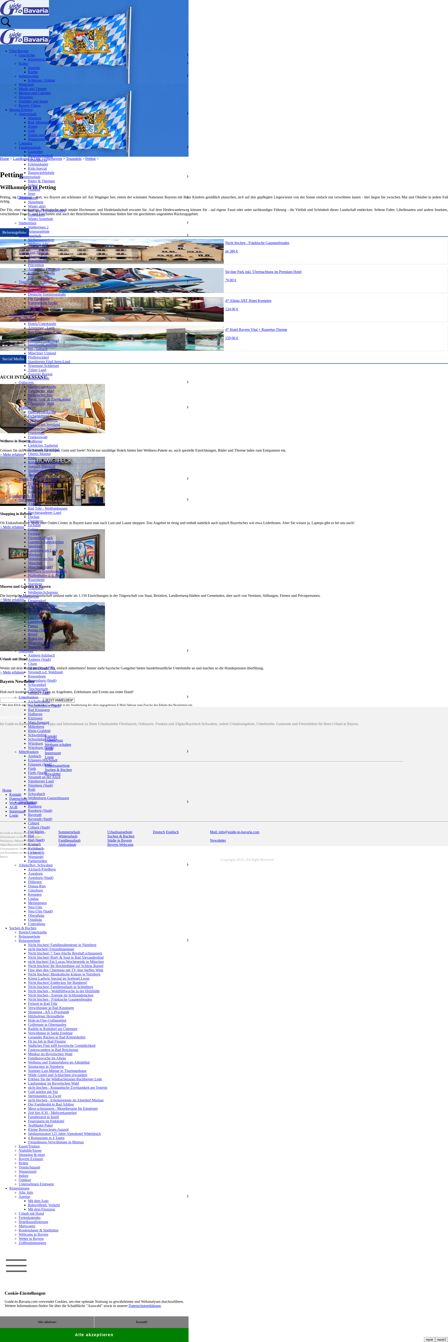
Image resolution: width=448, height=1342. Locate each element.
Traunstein (35, 588)
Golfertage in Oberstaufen (47, 1025)
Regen (33, 634)
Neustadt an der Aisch (44, 777)
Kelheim (34, 613)
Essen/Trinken (29, 1146)
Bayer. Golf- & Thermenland (49, 399)
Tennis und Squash (42, 135)
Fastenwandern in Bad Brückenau (53, 1050)
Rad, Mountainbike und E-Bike (51, 122)
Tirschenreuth (38, 689)
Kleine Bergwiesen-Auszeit (48, 1129)
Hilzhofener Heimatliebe (46, 1016)
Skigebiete (35, 202)
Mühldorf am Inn (40, 559)
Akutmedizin (37, 257)
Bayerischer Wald (41, 391)
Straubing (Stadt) (40, 647)
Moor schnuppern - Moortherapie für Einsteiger (63, 1108)
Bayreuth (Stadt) (40, 819)
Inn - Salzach (37, 349)
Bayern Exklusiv (31, 1159)
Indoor (33, 185)
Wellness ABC (39, 244)
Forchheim (36, 832)
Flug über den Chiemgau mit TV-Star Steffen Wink (65, 970)
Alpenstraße (37, 286)
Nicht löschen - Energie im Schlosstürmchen (60, 995)
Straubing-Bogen (40, 643)
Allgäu (33, 487)
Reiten (33, 126)
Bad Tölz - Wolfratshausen (47, 508)
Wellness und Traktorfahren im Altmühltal (59, 1062)
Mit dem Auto (38, 1201)
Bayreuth (35, 815)
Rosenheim (36, 580)
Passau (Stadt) (38, 630)
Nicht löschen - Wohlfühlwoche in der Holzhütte (64, 991)
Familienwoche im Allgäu (47, 1058)
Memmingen (37, 903)
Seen (31, 194)
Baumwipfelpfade (41, 173)
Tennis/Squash (29, 1167)
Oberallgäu (36, 915)
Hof (31, 836)
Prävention (36, 265)
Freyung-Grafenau (41, 609)
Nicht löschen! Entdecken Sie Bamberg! (57, 983)
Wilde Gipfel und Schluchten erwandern (57, 1075)
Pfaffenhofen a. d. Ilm (44, 576)
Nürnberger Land (41, 781)
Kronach (34, 844)
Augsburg (35, 873)
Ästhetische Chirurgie (44, 269)
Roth (31, 790)
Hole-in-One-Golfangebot (47, 1020)
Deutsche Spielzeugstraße (47, 294)
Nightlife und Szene (33, 101)
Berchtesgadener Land (44, 332)
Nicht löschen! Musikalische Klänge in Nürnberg (64, 974)
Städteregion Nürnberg (45, 471)
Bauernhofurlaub (40, 156)
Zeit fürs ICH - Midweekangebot (52, 1113)
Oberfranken (28, 802)
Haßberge (35, 441)
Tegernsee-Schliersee (43, 366)
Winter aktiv (37, 206)
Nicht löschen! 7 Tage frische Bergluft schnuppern (65, 953)
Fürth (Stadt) (37, 773)
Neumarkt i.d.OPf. (41, 668)
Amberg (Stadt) (39, 659)
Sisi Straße (36, 307)
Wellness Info (38, 248)
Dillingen (35, 882)
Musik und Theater (33, 89)
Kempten (35, 894)
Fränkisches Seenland (44, 424)
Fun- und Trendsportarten (47, 210)
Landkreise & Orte (23, 496)
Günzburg (35, 890)
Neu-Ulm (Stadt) (40, 911)
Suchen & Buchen (22, 928)
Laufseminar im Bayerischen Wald (53, 1083)
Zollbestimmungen (32, 1243)
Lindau (33, 899)
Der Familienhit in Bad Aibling (51, 1104)
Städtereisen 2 (38, 227)
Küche (33, 72)
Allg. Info (26, 1192)
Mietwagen (27, 1226)
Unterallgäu (36, 924)
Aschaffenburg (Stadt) (44, 706)
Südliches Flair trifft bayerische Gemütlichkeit (61, 1046)
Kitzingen (35, 718)
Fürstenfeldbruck (40, 538)
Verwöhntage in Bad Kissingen (51, 1008)
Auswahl (141, 1322)
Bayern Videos (30, 105)
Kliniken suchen (40, 278)
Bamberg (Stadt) (40, 811)
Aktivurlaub (27, 114)
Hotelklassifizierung (33, 1222)
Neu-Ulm (35, 907)
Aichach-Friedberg (42, 869)
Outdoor (34, 189)
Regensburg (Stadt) (42, 680)
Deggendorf (37, 601)
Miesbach (35, 555)
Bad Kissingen (39, 710)
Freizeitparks (37, 160)
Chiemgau (35, 336)
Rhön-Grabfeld (39, 731)
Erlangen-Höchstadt (42, 760)
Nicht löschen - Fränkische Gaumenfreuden (60, 999)
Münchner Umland (42, 353)
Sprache (34, 68)
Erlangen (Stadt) (40, 764)
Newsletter (218, 840)
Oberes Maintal (39, 454)
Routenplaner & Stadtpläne (39, 1230)
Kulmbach (35, 848)
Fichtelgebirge (38, 416)
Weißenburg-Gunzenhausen (48, 798)
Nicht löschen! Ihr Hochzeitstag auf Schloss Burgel (65, 966)
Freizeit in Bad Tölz (42, 1004)
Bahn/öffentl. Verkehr (44, 1205)
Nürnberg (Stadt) (40, 785)
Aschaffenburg (39, 701)
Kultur (23, 64)
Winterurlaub (28, 198)
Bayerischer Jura (40, 395)
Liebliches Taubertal (43, 445)
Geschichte (27, 55)
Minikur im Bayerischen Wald (50, 1054)
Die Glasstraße (39, 299)
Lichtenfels (36, 852)
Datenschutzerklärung (145, 1306)
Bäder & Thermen (41, 181)
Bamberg (35, 806)
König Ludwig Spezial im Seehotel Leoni (58, 978)
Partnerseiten (37, 861)
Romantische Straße (42, 303)
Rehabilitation (38, 261)
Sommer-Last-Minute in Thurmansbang (57, 1071)
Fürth (32, 769)
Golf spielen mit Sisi (43, 1092)
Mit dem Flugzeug (41, 1209)
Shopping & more (32, 1155)
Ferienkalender (30, 1218)
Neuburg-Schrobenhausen (47, 571)
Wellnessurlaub (30, 236)
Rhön (32, 458)
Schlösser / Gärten (41, 80)
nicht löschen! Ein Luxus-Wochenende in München (66, 962)
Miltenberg (36, 727)
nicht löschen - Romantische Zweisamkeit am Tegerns (67, 1088)
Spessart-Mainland (41, 466)
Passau (33, 626)
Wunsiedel (35, 857)
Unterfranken (28, 697)
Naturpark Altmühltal (43, 450)
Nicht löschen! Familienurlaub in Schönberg (60, 987)
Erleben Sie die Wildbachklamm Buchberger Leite (65, 1079)
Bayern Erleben (20, 110)
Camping (25, 143)
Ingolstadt (35, 546)
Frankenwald (37, 437)
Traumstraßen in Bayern (36, 282)
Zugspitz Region (40, 374)
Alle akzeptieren (94, 1334)
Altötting (34, 504)
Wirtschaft (26, 84)
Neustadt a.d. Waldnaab (45, 672)
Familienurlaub (30, 147)
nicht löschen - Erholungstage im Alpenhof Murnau (66, 1100)
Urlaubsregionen (21, 315)
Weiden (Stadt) (39, 693)
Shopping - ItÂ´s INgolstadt (48, 1012)
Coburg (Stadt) (39, 827)
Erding (33, 529)
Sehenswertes (29, 76)
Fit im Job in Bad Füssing (47, 1041)
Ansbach (34, 756)
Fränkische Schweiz (43, 420)
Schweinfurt (37, 735)
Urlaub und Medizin (34, 252)
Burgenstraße (38, 290)
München (35, 563)
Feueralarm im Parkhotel (46, 1121)
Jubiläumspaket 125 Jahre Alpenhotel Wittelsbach (64, 1134)
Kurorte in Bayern (41, 273)
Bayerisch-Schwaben (43, 492)
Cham (32, 664)
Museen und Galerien (34, 93)
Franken (25, 408)
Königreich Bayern (42, 59)
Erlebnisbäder (38, 164)
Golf (31, 131)
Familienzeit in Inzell (43, 1117)
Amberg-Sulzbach (41, 655)
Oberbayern (27, 320)
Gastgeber (35, 152)
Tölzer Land (37, 370)
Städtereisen (27, 223)
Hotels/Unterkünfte (42, 324)
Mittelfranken (28, 752)
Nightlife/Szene (30, 1150)
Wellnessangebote (41, 240)
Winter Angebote (40, 219)
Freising (34, 534)
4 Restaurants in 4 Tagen (46, 1138)
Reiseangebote (38, 231)
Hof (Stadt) (36, 840)
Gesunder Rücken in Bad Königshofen (56, 1037)
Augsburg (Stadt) (40, 878)
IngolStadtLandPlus (42, 345)
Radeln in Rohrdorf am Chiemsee (52, 1029)
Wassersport (37, 139)
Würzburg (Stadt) (41, 748)
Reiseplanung (19, 1188)
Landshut (35, 617)
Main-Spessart (38, 722)
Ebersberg (35, 521)
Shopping (26, 97)
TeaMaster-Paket (40, 1125)
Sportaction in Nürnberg (46, 1067)
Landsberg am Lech (42, 550)
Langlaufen (36, 215)
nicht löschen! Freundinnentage (51, 949)
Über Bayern (18, 51)
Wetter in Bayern (31, 1239)
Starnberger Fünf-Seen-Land (49, 361)
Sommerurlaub (29, 177)
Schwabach (36, 794)
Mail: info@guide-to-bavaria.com (234, 832)
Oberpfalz (26, 651)
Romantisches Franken (45, 462)
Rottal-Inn (35, 638)
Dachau (33, 517)
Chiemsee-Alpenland (43, 340)
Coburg (33, 823)
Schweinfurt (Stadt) (42, 739)
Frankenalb (36, 433)
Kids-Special (37, 168)
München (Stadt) (40, 567)
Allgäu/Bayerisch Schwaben (40, 479)
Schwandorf (37, 685)
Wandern (34, 118)
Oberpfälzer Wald (41, 403)
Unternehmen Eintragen (36, 1184)
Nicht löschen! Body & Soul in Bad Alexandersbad (66, 957)
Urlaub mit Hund (31, 1213)
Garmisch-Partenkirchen (46, 542)
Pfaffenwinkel (38, 357)
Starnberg (35, 584)
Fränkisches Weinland (44, 429)
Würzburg (35, 743)
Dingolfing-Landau (42, 605)
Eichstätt (34, 525)
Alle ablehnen (47, 1322)
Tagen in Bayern (31, 311)
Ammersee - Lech (41, 328)
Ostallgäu (35, 920)
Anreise (24, 1197)
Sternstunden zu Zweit (44, 1096)
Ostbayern (26, 382)
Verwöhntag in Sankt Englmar (50, 1033)
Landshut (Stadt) (40, 622)
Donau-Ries (37, 886)
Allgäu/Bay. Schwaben (36, 865)
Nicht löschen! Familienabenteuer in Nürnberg (62, 945)
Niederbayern (29, 596)
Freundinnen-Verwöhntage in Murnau (56, 1142)
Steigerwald (37, 475)
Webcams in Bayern (33, 1234)
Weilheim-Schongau (43, 592)
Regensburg (37, 676)
